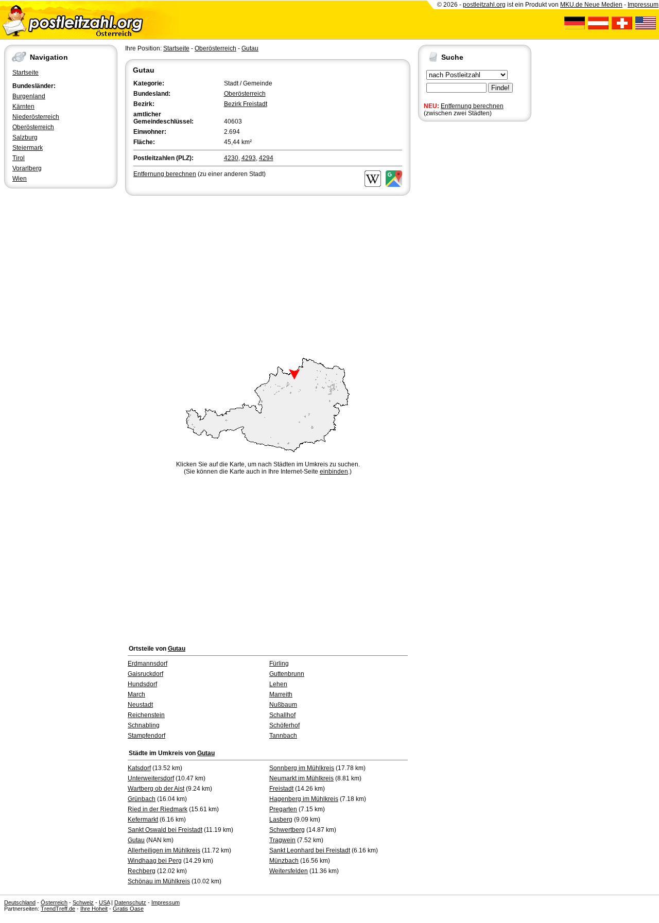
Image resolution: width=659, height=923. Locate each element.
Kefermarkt (143, 819)
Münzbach (284, 860)
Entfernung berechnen (472, 106)
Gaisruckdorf (145, 673)
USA (104, 902)
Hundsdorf (142, 684)
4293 (248, 158)
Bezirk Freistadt (245, 104)
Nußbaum (283, 704)
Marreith (280, 694)
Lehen (278, 684)
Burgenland (28, 96)
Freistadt (281, 788)
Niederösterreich (35, 116)
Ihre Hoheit (94, 908)
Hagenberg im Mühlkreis (303, 799)
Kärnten (23, 106)
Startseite (25, 72)
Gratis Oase (128, 908)
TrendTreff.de (58, 908)
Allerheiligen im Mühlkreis (164, 850)
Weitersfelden (288, 871)
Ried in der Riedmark (157, 809)
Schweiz (83, 902)
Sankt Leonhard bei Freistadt (309, 850)
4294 (266, 158)
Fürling (279, 663)
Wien (19, 178)
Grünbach (141, 799)
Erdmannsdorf (147, 663)
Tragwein (282, 840)
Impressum (643, 4)
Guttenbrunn (286, 673)
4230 (231, 158)
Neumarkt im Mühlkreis (301, 778)
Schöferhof (284, 725)
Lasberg (280, 819)
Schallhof (282, 715)
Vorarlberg (27, 168)
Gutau (249, 48)
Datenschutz (130, 902)
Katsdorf (139, 768)
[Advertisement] (267, 275)
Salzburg (25, 137)
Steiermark (27, 147)
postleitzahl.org (484, 4)
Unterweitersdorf (151, 778)
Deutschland (20, 902)
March (136, 694)
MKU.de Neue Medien (591, 4)
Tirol (18, 158)
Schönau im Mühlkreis (159, 881)
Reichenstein (146, 715)
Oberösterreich (33, 127)
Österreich (54, 902)
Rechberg (141, 871)
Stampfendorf (146, 735)
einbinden (334, 471)
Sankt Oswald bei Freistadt (165, 829)
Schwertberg (287, 829)
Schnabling (144, 725)
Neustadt (140, 704)
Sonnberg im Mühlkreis (301, 768)
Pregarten (283, 809)
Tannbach (283, 735)
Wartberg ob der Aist (156, 788)
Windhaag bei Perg (155, 860)
